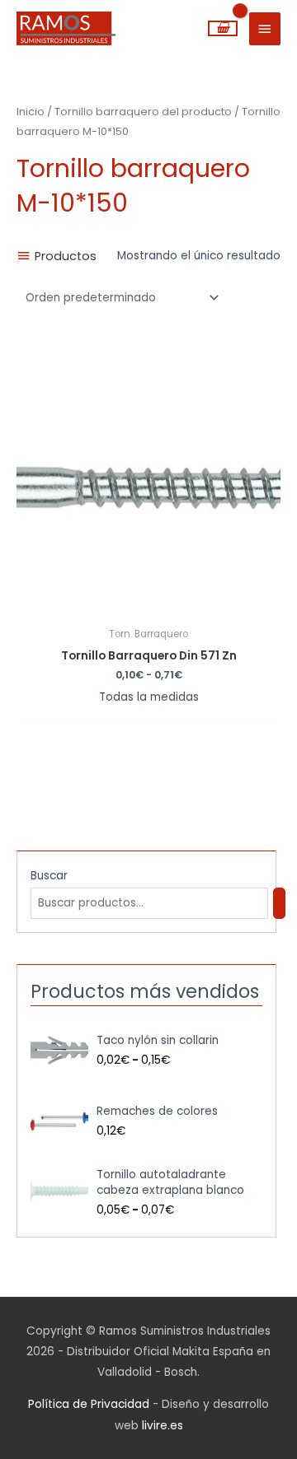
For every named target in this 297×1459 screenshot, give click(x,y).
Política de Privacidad (88, 1404)
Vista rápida (148, 606)
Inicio (30, 112)
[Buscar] (279, 904)
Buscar (49, 875)
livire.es (162, 1425)
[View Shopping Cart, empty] (223, 28)
